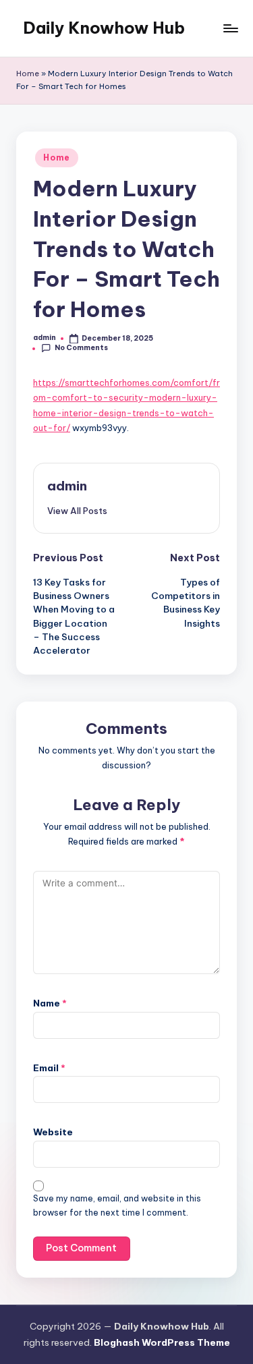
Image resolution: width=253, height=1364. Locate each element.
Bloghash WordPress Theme (162, 1342)
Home (27, 73)
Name (50, 1003)
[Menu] (230, 28)
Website (53, 1132)
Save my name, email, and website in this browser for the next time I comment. (117, 1205)
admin (67, 486)
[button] (77, 510)
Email (49, 1068)
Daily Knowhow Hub (104, 28)
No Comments (81, 347)
